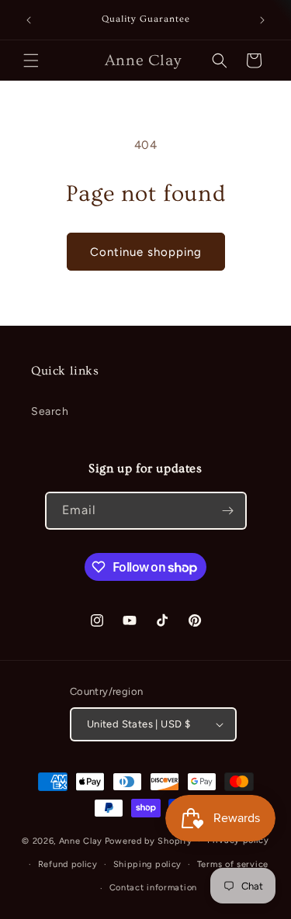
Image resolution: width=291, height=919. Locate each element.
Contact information (153, 888)
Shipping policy (147, 864)
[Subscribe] (228, 511)
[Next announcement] (262, 20)
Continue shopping (146, 252)
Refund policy (68, 864)
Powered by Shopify (148, 841)
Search (50, 411)
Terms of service (232, 864)
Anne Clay (80, 841)
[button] (31, 60)
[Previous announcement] (29, 20)
